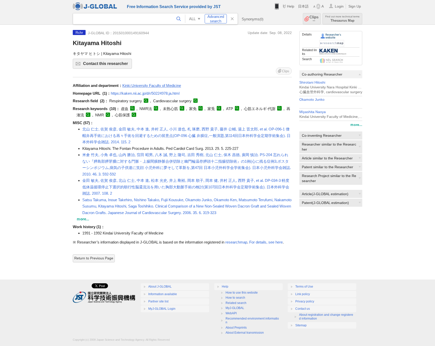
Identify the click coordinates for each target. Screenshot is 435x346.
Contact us (302, 308)
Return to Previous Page (93, 258)
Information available (162, 294)
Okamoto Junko (311, 99)
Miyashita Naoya (312, 112)
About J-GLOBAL (160, 286)
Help (290, 6)
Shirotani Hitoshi (312, 82)
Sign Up (354, 6)
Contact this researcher (107, 65)
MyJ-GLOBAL (235, 308)
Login (339, 6)
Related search (236, 303)
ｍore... (356, 125)
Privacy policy (304, 301)
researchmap (236, 242)
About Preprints (236, 327)
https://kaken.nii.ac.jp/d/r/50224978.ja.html (145, 93)
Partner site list (158, 301)
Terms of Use (304, 286)
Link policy (302, 294)
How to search (235, 297)
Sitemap (301, 325)
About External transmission (245, 332)
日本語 (303, 6)
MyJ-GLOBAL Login (161, 308)
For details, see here (266, 242)
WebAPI (231, 313)
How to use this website (242, 292)
